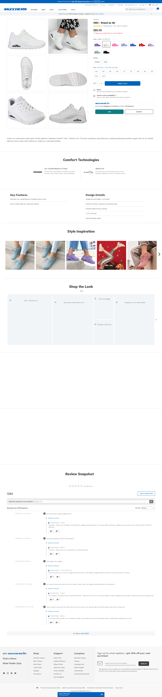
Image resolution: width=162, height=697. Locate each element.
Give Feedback (59, 677)
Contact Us (57, 674)
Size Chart (100, 67)
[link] (73, 319)
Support (111, 5)
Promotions (37, 674)
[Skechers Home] (15, 9)
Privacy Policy (153, 669)
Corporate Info (79, 664)
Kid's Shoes (37, 664)
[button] (143, 5)
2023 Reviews (107, 26)
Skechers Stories (80, 658)
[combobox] (139, 9)
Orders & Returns (92, 5)
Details (101, 14)
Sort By (137, 508)
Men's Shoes (37, 661)
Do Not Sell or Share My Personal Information (100, 688)
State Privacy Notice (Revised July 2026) (73, 688)
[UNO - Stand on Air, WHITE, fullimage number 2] (26, 73)
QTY (94, 83)
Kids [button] (52, 10)
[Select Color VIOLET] (97, 44)
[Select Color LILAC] (124, 44)
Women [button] (34, 10)
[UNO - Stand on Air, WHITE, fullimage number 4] (26, 110)
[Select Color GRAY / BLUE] (97, 51)
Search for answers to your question (21, 501)
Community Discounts (81, 674)
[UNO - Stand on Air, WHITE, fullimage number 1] (68, 36)
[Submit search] (151, 501)
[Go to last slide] (11, 14)
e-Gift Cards (37, 667)
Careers (76, 661)
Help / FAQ (57, 658)
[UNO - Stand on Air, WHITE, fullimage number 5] (68, 110)
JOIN (109, 112)
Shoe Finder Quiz (12, 663)
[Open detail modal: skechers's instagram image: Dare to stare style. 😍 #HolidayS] (111, 255)
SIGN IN (139, 112)
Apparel (36, 671)
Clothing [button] (62, 10)
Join (5, 653)
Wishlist (120, 5)
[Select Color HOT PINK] (115, 44)
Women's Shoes (39, 658)
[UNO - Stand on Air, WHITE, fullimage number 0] (26, 36)
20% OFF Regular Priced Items (81, 1)
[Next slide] (151, 14)
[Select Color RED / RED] (142, 44)
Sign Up (144, 664)
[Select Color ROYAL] (133, 44)
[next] (156, 319)
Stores (103, 5)
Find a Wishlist (59, 671)
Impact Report (79, 667)
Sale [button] (73, 10)
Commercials (78, 671)
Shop (97, 14)
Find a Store (9, 658)
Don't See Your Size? (111, 67)
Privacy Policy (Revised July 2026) (50, 688)
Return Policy (58, 664)
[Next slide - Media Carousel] (159, 254)
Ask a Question (146, 493)
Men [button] (43, 10)
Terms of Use (104, 671)
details (103, 1)
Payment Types (59, 667)
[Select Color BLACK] (106, 51)
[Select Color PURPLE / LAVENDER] (151, 44)
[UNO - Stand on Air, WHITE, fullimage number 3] (68, 73)
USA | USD (154, 5)
